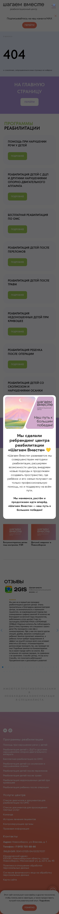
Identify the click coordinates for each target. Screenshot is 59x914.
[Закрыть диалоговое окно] (54, 5)
